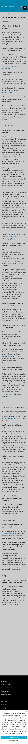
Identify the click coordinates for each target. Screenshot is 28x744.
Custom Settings (13, 740)
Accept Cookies (14, 737)
